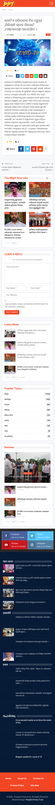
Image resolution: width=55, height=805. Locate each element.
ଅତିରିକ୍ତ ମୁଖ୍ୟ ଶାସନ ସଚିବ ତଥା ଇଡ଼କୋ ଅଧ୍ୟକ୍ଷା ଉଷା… (27, 478)
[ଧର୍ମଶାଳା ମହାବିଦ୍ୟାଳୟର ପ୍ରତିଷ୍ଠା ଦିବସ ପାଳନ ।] (40, 219)
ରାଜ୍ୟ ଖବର (27, 473)
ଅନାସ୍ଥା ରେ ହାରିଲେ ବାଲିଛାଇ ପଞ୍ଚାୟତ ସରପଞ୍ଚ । (33, 617)
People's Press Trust (34, 800)
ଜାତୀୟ (6, 420)
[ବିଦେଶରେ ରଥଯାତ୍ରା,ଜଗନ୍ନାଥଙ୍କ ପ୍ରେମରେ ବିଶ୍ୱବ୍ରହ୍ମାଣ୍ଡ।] (8, 747)
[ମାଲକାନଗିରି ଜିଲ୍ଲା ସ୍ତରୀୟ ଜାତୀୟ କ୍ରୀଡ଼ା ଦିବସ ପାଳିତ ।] (8, 684)
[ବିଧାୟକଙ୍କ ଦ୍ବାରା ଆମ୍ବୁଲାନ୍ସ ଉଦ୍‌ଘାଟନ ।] (8, 605)
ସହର (6, 426)
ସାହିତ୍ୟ (6, 410)
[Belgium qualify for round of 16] (8, 760)
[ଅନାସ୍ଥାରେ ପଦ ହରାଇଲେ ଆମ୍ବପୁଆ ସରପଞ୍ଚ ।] (8, 644)
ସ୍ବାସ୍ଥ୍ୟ (7, 399)
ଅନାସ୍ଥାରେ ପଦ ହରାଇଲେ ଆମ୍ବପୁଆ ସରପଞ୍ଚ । (32, 641)
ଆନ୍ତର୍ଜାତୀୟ (8, 436)
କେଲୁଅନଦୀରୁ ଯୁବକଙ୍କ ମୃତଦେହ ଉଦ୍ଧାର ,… (32, 487)
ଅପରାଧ (6, 404)
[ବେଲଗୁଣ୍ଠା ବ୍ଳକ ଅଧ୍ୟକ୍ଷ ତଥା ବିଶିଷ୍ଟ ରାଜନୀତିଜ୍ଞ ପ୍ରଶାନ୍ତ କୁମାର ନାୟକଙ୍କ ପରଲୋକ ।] (8, 656)
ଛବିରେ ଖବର (8, 415)
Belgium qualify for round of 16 (29, 757)
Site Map (34, 785)
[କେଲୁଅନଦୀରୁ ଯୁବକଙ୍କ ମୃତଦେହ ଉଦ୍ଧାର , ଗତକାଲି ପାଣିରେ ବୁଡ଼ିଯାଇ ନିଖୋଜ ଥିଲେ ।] (15, 189)
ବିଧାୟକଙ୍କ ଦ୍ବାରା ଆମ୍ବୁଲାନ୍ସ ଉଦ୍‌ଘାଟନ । (31, 602)
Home (8, 778)
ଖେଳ (6, 431)
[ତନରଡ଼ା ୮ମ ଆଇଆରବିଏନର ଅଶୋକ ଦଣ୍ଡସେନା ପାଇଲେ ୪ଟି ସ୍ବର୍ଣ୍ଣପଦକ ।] (8, 735)
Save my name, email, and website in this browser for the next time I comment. (26, 305)
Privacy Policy (17, 785)
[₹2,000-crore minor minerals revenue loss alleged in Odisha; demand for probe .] (15, 219)
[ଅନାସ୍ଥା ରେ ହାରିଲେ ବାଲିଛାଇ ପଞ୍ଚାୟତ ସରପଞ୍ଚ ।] (8, 620)
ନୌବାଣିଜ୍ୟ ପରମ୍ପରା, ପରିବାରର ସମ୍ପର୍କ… (32, 499)
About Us (22, 778)
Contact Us (38, 778)
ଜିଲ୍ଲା (48, 34)
